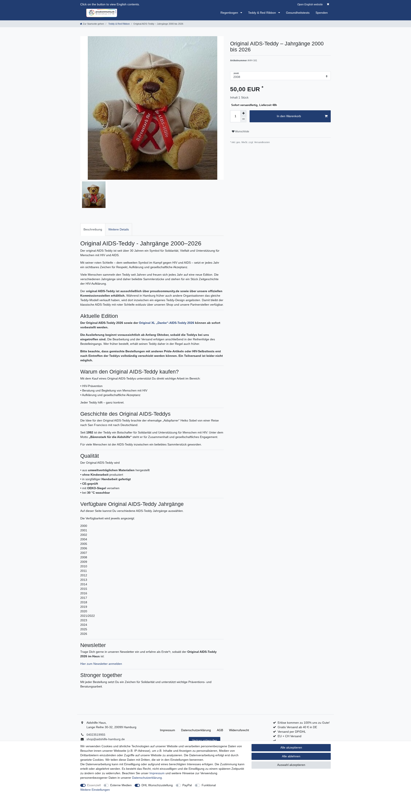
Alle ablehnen (291, 756)
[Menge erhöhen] (243, 113)
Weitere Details (118, 229)
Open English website (310, 4)
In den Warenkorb (289, 116)
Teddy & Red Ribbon (262, 12)
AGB (220, 730)
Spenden (322, 12)
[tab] (92, 229)
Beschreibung (92, 229)
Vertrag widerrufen (204, 740)
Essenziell (94, 785)
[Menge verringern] (243, 119)
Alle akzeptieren (291, 747)
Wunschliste (241, 131)
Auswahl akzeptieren (291, 765)
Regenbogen (229, 12)
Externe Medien (121, 785)
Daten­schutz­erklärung (196, 730)
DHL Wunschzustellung (157, 785)
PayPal (187, 785)
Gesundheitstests (298, 12)
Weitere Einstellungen (95, 789)
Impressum (167, 730)
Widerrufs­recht (239, 730)
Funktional (209, 785)
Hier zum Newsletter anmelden (101, 663)
